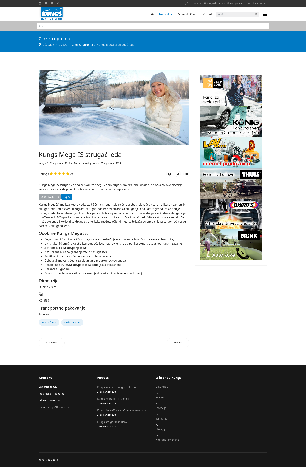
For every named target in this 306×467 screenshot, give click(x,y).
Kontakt (207, 14)
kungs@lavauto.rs (216, 3)
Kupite (67, 197)
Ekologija (161, 429)
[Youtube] (46, 3)
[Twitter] (178, 174)
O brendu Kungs (188, 14)
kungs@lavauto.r (58, 407)
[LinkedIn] (186, 174)
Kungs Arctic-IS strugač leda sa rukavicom (122, 412)
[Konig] (231, 121)
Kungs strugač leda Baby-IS (113, 424)
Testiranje (161, 418)
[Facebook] (40, 3)
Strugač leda (49, 322)
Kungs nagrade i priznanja (113, 401)
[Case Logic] (231, 90)
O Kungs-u (162, 386)
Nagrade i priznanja (168, 439)
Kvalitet (160, 397)
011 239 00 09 (195, 3)
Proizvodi (164, 14)
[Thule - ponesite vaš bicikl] (231, 183)
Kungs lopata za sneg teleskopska (117, 389)
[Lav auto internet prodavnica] (231, 152)
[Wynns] (231, 214)
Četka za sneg (72, 322)
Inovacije (161, 408)
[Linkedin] (52, 3)
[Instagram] (58, 3)
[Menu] (265, 14)
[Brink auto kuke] (231, 244)
